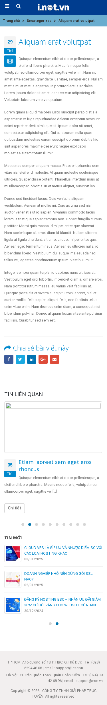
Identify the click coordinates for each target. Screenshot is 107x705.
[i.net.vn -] (53, 7)
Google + (43, 359)
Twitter (20, 359)
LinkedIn (31, 359)
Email (54, 359)
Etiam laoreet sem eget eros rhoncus (55, 465)
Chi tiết (14, 508)
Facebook (8, 359)
